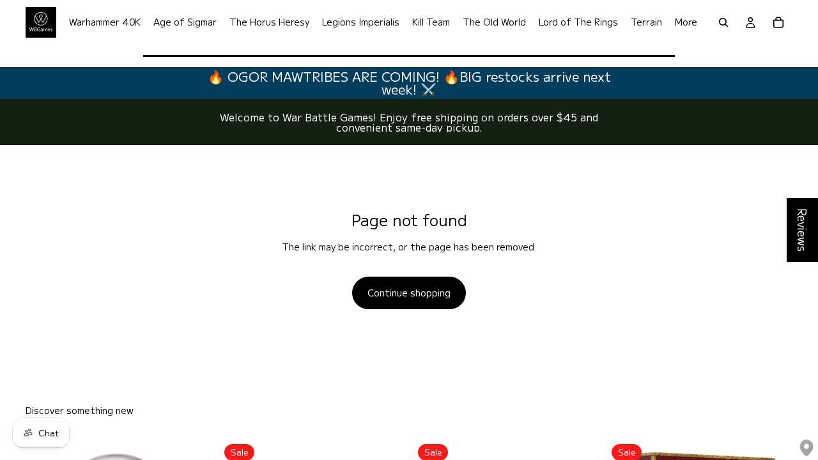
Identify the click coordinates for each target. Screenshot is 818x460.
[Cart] (778, 22)
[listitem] (686, 22)
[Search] (723, 22)
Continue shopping (409, 292)
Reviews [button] (802, 230)
